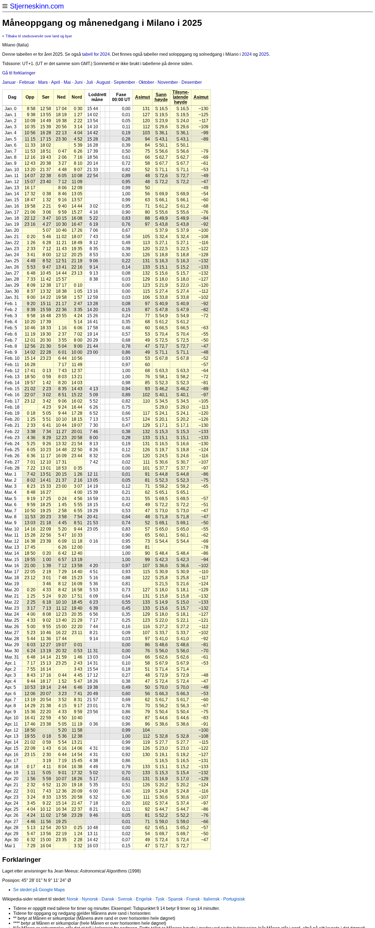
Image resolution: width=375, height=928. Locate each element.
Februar (27, 82)
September (124, 82)
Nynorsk (90, 899)
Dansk (108, 899)
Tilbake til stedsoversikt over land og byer (38, 36)
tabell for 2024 (96, 54)
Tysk (159, 899)
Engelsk (144, 899)
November (168, 82)
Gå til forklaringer (18, 73)
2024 (247, 54)
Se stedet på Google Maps (39, 889)
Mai (67, 82)
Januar (9, 82)
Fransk (193, 899)
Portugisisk (234, 899)
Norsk (72, 899)
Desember (191, 82)
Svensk (125, 899)
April (55, 82)
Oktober (146, 82)
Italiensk (211, 899)
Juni (78, 82)
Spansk (175, 899)
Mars (43, 82)
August (103, 82)
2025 (264, 54)
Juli (89, 82)
